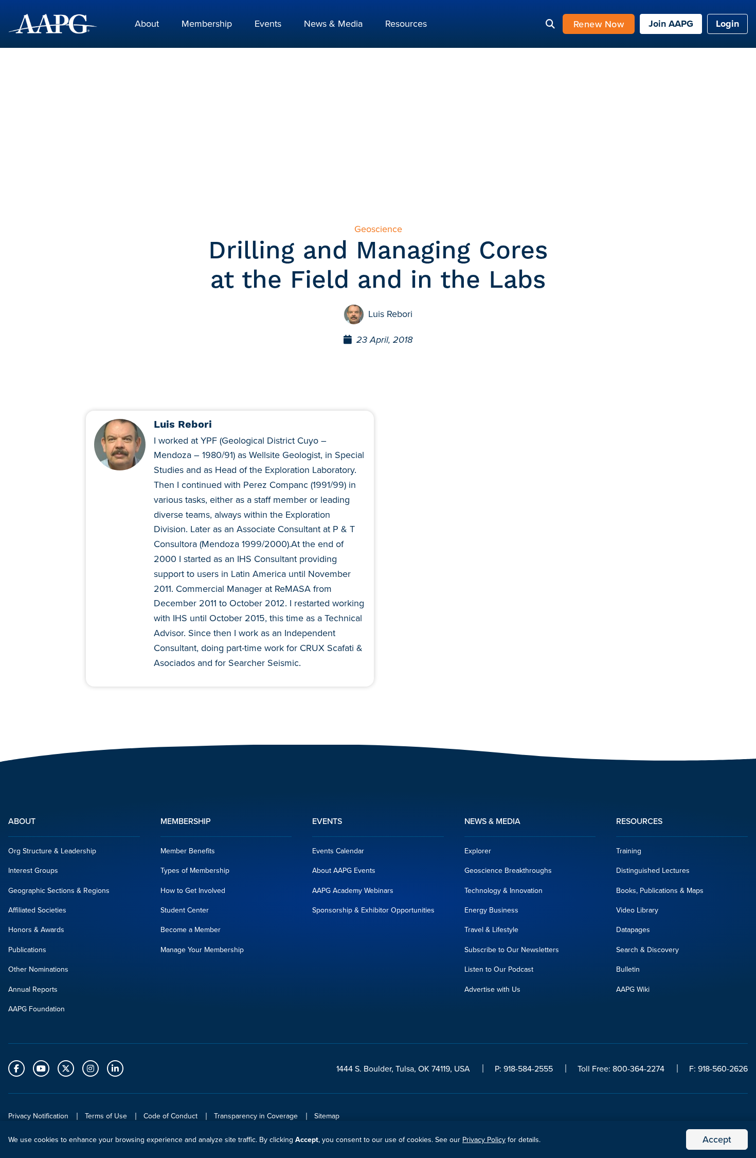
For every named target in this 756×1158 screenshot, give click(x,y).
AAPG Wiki (633, 989)
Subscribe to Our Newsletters (511, 949)
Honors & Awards (36, 929)
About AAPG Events (343, 870)
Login (727, 23)
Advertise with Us (492, 989)
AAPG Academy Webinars (352, 890)
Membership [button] (207, 23)
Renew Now (598, 23)
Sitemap (326, 1116)
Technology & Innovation (503, 890)
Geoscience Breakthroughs (508, 870)
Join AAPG (671, 23)
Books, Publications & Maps (660, 890)
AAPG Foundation (36, 1009)
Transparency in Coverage (256, 1116)
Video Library (637, 910)
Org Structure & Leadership (52, 851)
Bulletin (628, 969)
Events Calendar (338, 851)
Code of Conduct (170, 1116)
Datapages (633, 929)
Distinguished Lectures (653, 870)
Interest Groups (33, 870)
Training (628, 851)
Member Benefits (187, 851)
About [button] (147, 23)
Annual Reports (33, 989)
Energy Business (491, 910)
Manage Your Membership (202, 949)
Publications (27, 949)
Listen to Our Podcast (498, 969)
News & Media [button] (333, 23)
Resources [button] (406, 23)
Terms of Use (106, 1116)
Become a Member (190, 929)
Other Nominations (38, 969)
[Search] (550, 24)
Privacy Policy (484, 1139)
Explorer (477, 851)
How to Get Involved (192, 890)
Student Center (184, 910)
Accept (717, 1139)
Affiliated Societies (37, 910)
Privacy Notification (38, 1116)
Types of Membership (194, 870)
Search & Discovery (647, 949)
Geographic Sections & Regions (59, 890)
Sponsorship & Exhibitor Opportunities (373, 910)
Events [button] (268, 23)
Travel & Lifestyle (491, 929)
